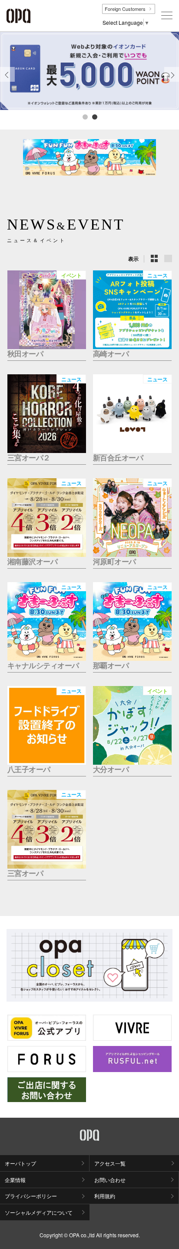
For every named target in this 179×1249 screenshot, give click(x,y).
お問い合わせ (110, 1179)
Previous (7, 81)
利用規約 (104, 1195)
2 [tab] (94, 116)
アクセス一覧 (110, 1163)
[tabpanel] (89, 71)
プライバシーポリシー (31, 1195)
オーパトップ (20, 1163)
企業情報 (15, 1179)
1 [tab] (85, 116)
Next (171, 81)
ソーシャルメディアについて (39, 1212)
